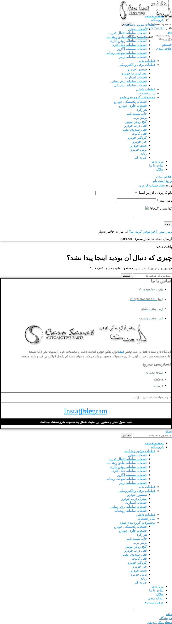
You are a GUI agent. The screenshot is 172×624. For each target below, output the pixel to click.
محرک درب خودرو (134, 73)
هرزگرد (142, 109)
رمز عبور (164, 200)
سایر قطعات (146, 93)
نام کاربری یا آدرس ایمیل (153, 192)
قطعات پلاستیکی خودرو (130, 101)
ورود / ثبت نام (154, 602)
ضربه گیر (140, 157)
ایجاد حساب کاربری (151, 185)
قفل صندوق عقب (134, 129)
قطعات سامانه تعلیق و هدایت (126, 37)
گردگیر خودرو (137, 137)
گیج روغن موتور (136, 121)
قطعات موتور (137, 29)
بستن (168, 431)
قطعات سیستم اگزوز (132, 49)
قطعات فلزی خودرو (133, 105)
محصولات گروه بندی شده (137, 97)
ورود (167, 223)
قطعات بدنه (147, 61)
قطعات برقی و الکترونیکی (137, 64)
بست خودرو (138, 145)
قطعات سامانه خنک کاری (129, 45)
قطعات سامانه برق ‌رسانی (128, 81)
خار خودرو (140, 141)
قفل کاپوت (139, 133)
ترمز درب (140, 117)
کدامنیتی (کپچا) (161, 208)
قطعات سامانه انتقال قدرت (127, 33)
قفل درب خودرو (135, 125)
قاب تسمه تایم (137, 113)
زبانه (144, 153)
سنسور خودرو (137, 69)
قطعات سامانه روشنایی (130, 85)
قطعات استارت (136, 77)
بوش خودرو (139, 149)
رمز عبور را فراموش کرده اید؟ (150, 231)
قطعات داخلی (145, 89)
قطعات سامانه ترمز (133, 57)
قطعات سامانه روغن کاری (128, 41)
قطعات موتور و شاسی (139, 24)
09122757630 (154, 28)
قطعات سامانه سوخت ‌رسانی (126, 53)
